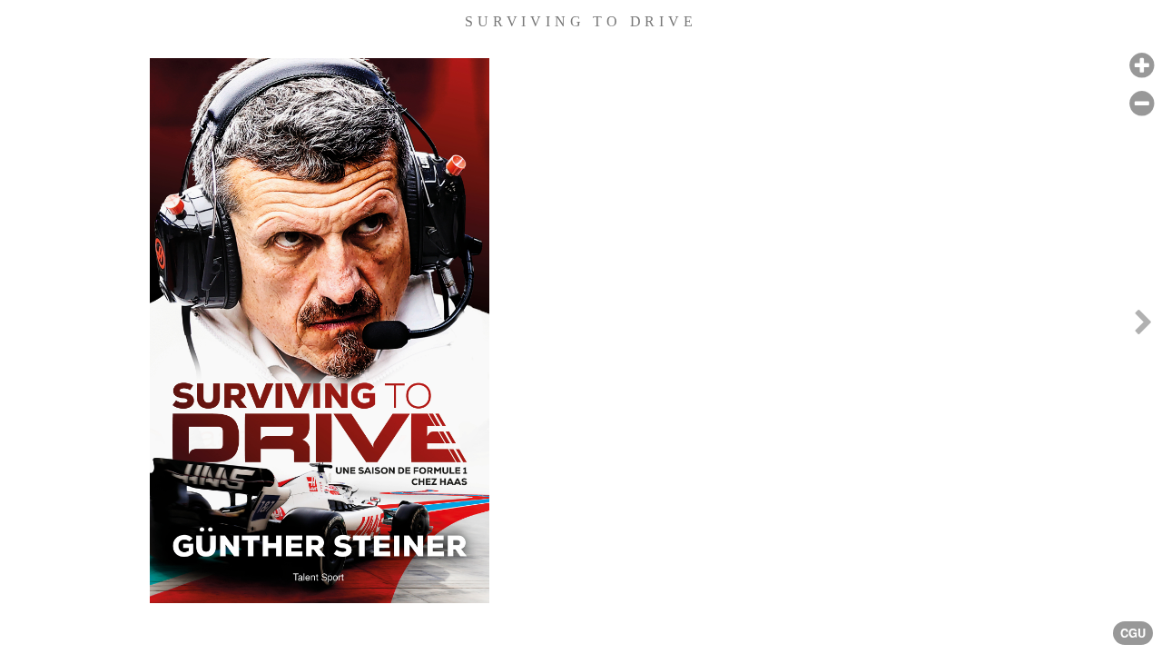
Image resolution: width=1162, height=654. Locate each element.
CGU (1133, 633)
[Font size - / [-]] (1141, 104)
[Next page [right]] (1143, 327)
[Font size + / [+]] (1141, 66)
